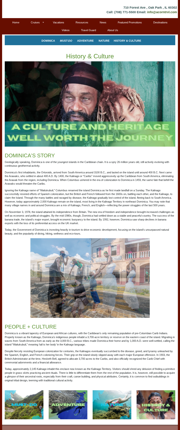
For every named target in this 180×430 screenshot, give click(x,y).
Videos (66, 30)
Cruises (35, 22)
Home (15, 22)
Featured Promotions (130, 22)
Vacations (58, 22)
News (103, 22)
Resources (82, 22)
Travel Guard (88, 30)
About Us (112, 30)
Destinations (160, 22)
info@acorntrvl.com (162, 12)
